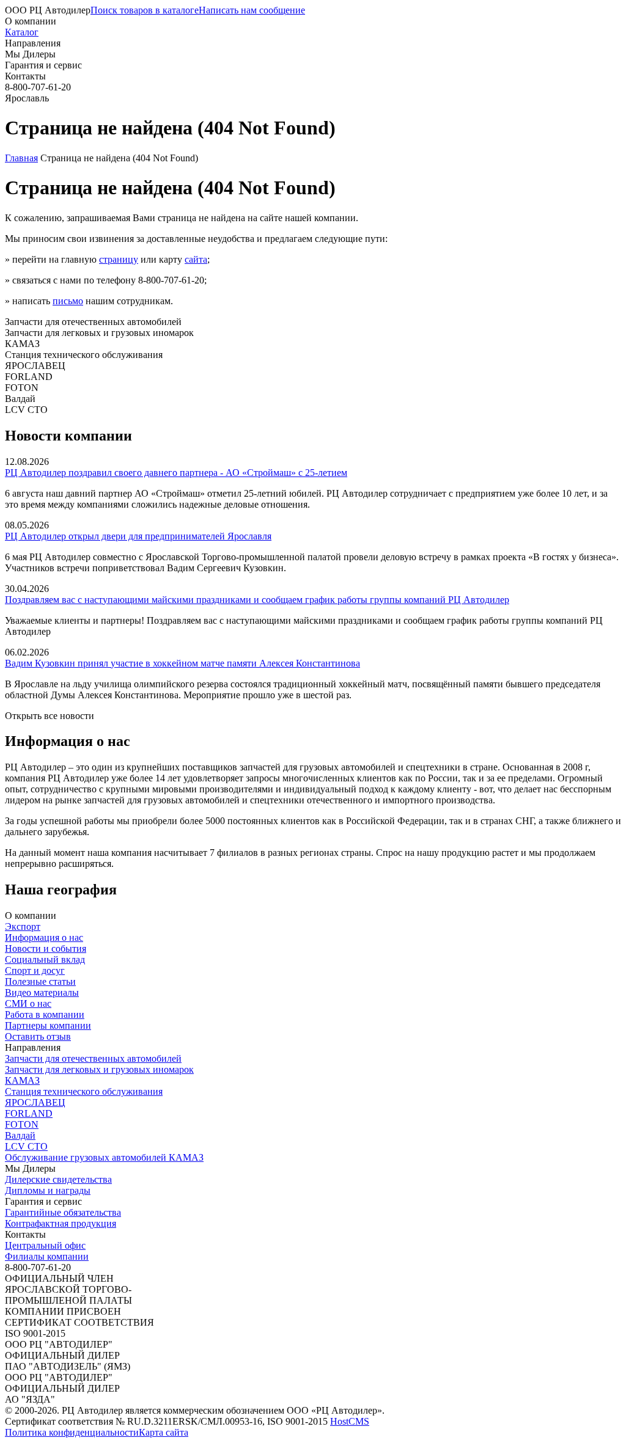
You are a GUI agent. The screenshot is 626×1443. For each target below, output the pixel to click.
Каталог (22, 32)
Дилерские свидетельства (58, 1179)
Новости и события (45, 948)
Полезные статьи (40, 981)
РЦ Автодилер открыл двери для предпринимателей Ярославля (138, 536)
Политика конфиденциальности (72, 1432)
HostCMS (349, 1421)
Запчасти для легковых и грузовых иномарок (99, 1069)
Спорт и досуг (35, 970)
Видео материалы (42, 992)
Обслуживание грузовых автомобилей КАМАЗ (104, 1157)
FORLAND (29, 1113)
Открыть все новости (49, 716)
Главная (21, 158)
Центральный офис (45, 1245)
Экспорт (22, 926)
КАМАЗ (22, 1080)
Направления (33, 43)
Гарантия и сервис (43, 65)
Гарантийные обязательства (63, 1212)
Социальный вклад (45, 959)
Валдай (20, 1135)
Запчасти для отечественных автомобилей (93, 1058)
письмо (68, 301)
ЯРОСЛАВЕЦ (35, 1102)
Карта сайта (163, 1432)
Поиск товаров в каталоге (144, 10)
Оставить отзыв (38, 1036)
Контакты (25, 76)
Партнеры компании (48, 1025)
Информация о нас (44, 937)
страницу (118, 259)
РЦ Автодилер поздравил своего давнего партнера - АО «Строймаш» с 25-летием (176, 472)
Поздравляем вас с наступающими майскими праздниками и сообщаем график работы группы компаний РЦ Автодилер (257, 599)
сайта (196, 259)
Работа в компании (44, 1014)
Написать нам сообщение (252, 10)
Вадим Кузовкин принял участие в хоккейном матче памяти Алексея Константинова (182, 663)
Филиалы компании (47, 1256)
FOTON (22, 1124)
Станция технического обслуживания (84, 1091)
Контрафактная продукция (60, 1223)
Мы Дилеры (30, 54)
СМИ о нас (28, 1003)
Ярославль (27, 98)
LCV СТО (26, 1146)
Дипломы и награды (47, 1190)
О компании (30, 21)
